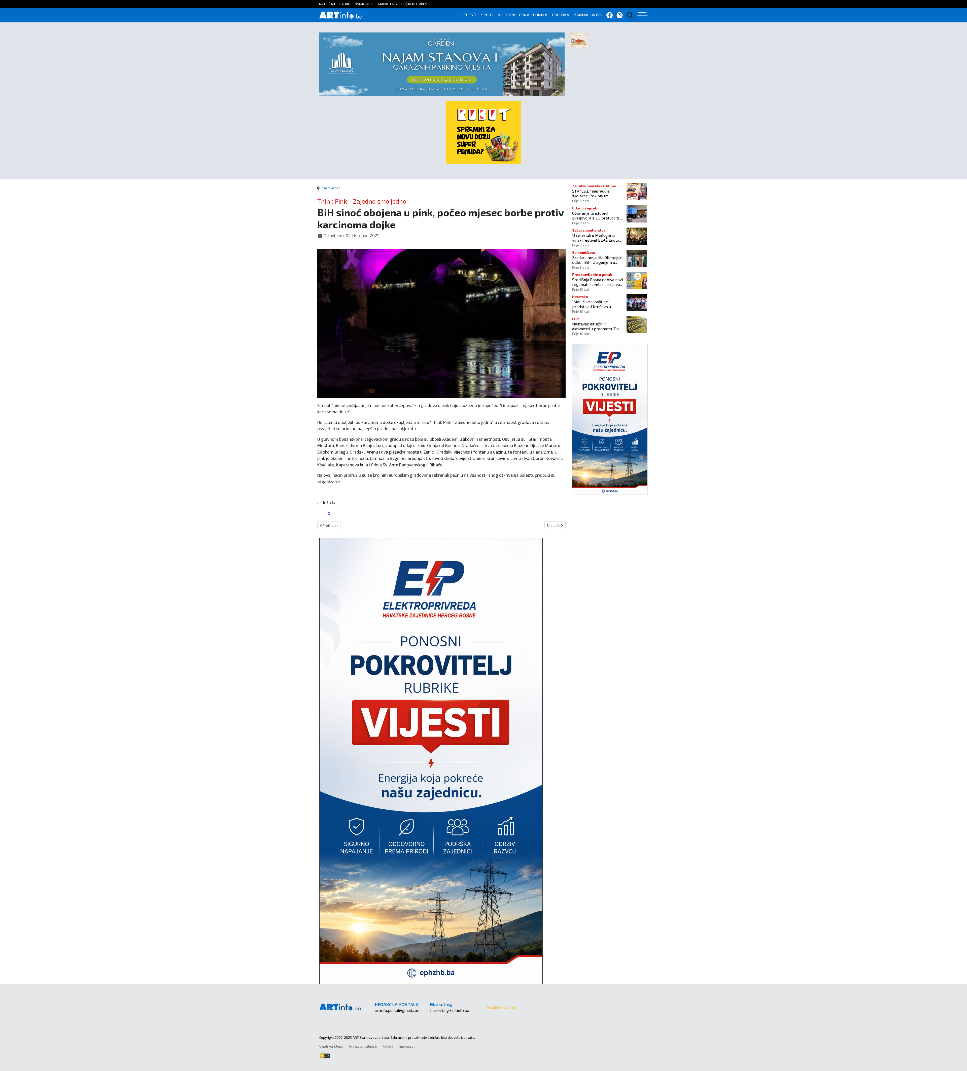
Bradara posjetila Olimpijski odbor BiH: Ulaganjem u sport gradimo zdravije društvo (597, 260)
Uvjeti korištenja (331, 1046)
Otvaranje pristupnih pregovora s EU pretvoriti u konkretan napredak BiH (597, 215)
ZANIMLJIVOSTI (588, 14)
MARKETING (387, 4)
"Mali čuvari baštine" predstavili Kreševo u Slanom (591, 304)
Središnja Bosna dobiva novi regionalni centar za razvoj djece (597, 282)
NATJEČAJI (327, 4)
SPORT (487, 14)
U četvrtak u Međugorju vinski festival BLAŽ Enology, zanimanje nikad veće (598, 237)
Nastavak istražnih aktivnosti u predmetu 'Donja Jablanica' (598, 326)
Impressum (407, 1046)
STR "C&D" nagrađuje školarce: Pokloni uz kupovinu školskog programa (591, 193)
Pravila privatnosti (363, 1046)
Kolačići (388, 1046)
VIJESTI (469, 14)
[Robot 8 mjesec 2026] (483, 131)
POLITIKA (560, 14)
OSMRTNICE (364, 4)
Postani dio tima (500, 1007)
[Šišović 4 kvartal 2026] (578, 40)
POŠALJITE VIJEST (415, 4)
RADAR (344, 4)
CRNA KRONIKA (533, 14)
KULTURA (506, 14)
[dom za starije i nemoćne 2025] (442, 63)
